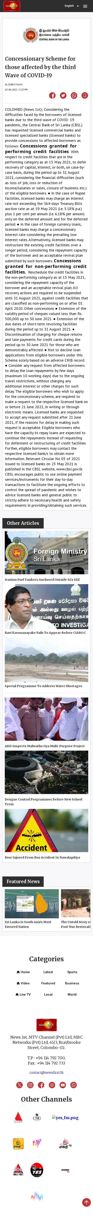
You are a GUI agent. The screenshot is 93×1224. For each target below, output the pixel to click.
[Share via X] (63, 97)
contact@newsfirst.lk (46, 1073)
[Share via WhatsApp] (74, 97)
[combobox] (72, 6)
